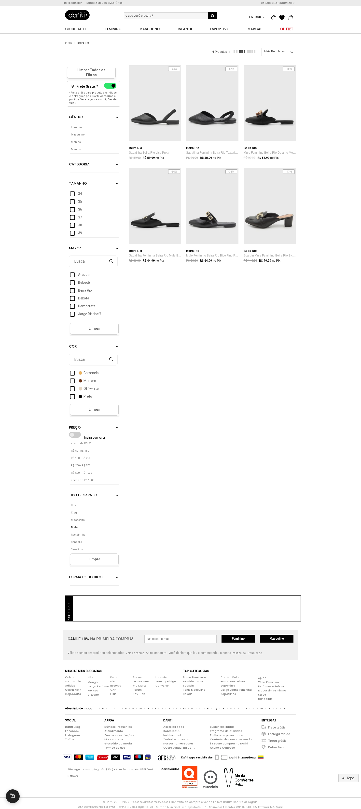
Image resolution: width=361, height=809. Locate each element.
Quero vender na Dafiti (179, 747)
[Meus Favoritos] (283, 18)
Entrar (255, 17)
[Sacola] (292, 18)
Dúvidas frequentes (118, 726)
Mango (93, 682)
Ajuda (262, 678)
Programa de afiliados (226, 731)
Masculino (277, 638)
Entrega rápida (279, 734)
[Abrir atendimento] (13, 796)
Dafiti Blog (72, 726)
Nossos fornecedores (178, 743)
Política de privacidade (226, 735)
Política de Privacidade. (247, 653)
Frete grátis (277, 727)
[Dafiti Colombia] (261, 757)
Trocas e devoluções (119, 735)
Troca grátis (277, 741)
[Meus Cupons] (274, 18)
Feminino (238, 638)
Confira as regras (245, 802)
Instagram (72, 735)
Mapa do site (113, 739)
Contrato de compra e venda (231, 739)
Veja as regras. (135, 653)
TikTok (69, 739)
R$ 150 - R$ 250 (80, 458)
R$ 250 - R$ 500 (80, 465)
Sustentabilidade (222, 726)
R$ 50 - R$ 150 (80, 450)
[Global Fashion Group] (167, 757)
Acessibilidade (173, 726)
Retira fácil (276, 747)
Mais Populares (274, 51)
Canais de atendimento (277, 3)
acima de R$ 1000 (82, 480)
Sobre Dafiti (171, 731)
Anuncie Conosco (222, 747)
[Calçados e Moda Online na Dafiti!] (77, 15)
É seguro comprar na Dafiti (229, 743)
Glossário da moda (118, 743)
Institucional (172, 735)
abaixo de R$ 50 (81, 443)
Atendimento (113, 731)
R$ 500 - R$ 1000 (81, 472)
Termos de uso (114, 747)
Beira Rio (83, 42)
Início (68, 42)
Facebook (72, 731)
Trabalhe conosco (176, 739)
